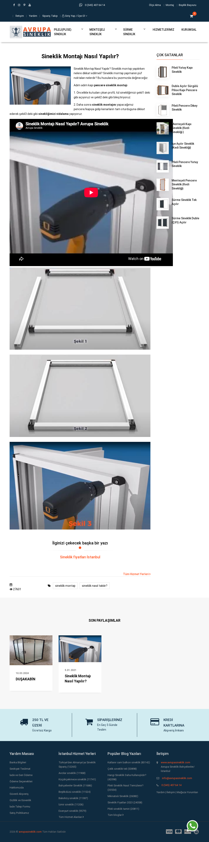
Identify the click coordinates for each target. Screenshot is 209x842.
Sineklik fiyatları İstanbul (80, 557)
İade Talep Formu (20, 806)
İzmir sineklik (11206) (71, 804)
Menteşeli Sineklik (97, 32)
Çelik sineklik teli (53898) (122, 768)
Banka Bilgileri (18, 762)
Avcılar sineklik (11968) (72, 773)
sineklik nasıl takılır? (94, 585)
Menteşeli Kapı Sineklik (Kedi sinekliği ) (181, 128)
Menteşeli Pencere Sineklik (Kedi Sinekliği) (184, 184)
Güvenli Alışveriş (19, 793)
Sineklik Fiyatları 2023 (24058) (125, 802)
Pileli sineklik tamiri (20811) (123, 808)
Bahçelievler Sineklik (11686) (75, 785)
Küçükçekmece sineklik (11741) (77, 779)
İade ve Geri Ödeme (21, 775)
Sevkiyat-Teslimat (20, 768)
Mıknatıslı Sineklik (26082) (123, 796)
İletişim (20, 15)
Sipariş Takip (50, 15)
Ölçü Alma (155, 5)
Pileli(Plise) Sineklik (62, 32)
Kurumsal (188, 29)
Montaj (170, 5)
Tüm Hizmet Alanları (71, 816)
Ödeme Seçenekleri (21, 781)
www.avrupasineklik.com (175, 762)
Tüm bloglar (115, 814)
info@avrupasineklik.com (177, 778)
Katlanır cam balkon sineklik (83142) (129, 762)
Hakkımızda (17, 787)
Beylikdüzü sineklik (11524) (75, 791)
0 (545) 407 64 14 (171, 785)
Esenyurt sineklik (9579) (72, 810)
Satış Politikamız (19, 812)
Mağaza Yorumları (187, 792)
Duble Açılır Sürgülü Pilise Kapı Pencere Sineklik (185, 90)
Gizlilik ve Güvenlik (20, 800)
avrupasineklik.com (30, 831)
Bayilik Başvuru (187, 5)
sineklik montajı (65, 585)
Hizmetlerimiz (163, 29)
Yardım (33, 15)
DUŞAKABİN (25, 679)
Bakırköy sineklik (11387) (73, 798)
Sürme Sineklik (129, 32)
